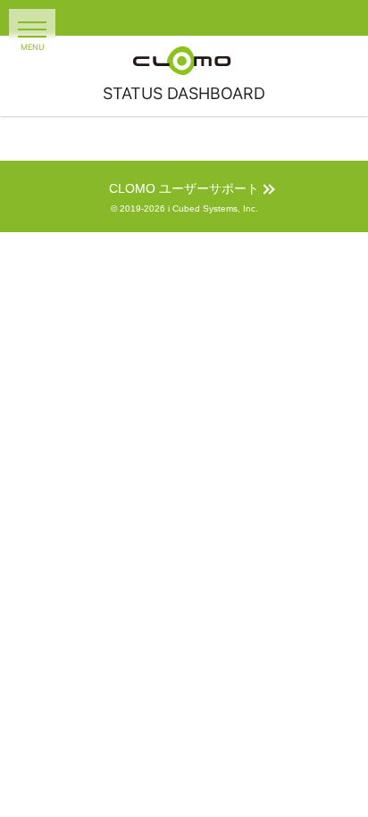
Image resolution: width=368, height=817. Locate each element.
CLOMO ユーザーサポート (184, 189)
